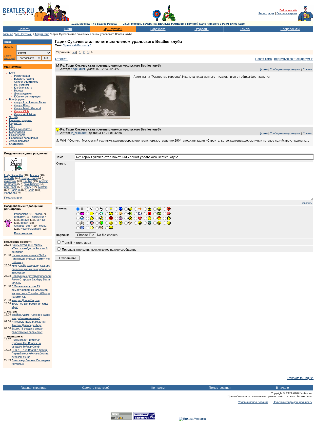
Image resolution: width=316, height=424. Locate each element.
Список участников (26, 81)
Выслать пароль (286, 13)
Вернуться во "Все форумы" (293, 59)
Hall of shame (17, 134)
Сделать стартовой (96, 387)
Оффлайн (202, 29)
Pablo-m (15, 189)
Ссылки (245, 29)
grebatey (19, 216)
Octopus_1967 (23, 225)
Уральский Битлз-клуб (77, 45)
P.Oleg (38, 213)
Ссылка (307, 69)
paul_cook (10, 186)
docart (24, 222)
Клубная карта (23, 87)
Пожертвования (220, 387)
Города (18, 90)
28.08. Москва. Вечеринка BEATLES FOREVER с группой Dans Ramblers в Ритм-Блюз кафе (184, 23)
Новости (24, 29)
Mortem (42, 186)
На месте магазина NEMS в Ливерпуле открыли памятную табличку (31, 259)
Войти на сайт (288, 10)
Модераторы (17, 131)
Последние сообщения (23, 137)
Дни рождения (23, 93)
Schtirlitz (9, 178)
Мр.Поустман (112, 29)
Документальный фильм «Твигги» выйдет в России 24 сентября (30, 248)
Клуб (12, 72)
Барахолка (157, 29)
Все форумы (17, 99)
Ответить (61, 59)
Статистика (16, 143)
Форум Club (42, 34)
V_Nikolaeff (78, 133)
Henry (27, 186)
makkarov (10, 181)
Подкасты (15, 123)
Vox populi (9, 58)
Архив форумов (19, 140)
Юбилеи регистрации (27, 96)
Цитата (263, 69)
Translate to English (300, 378)
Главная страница (33, 387)
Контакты (158, 387)
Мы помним (21, 84)
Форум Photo (22, 105)
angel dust (78, 69)
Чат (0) (13, 117)
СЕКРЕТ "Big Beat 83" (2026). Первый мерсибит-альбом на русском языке (30, 353)
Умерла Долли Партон (26, 300)
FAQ (12, 126)
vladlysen (10, 192)
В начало (282, 387)
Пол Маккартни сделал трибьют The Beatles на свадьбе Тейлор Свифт (26, 343)
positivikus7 (39, 216)
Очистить (307, 203)
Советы (8, 56)
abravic (24, 219)
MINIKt (41, 219)
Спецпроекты (290, 29)
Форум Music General (27, 108)
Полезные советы (20, 129)
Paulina (27, 181)
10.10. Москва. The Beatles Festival (94, 23)
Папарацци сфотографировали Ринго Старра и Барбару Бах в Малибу (31, 279)
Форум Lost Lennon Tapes (30, 102)
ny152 (42, 225)
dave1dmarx (31, 184)
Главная (8, 34)
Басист (34, 175)
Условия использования (253, 402)
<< (74, 52)
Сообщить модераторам (285, 69)
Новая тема (263, 59)
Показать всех (13, 197)
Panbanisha (21, 213)
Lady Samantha (13, 175)
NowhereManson (30, 228)
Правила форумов (20, 120)
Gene (31, 189)
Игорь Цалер (29, 178)
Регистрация (266, 13)
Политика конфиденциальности (292, 402)
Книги (68, 29)
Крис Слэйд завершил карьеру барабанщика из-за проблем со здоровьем (31, 269)
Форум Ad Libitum (25, 114)
